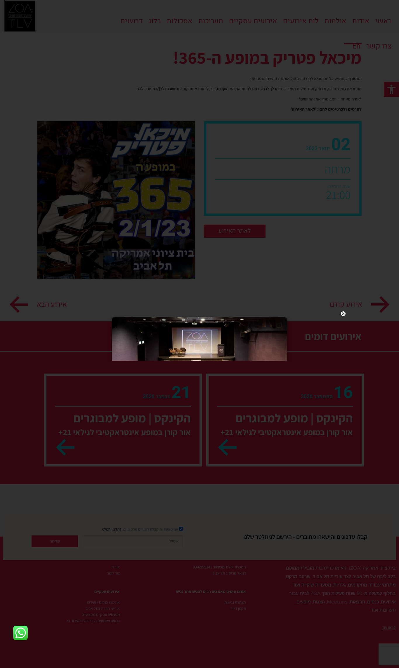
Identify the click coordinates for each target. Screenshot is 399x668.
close (343, 313)
